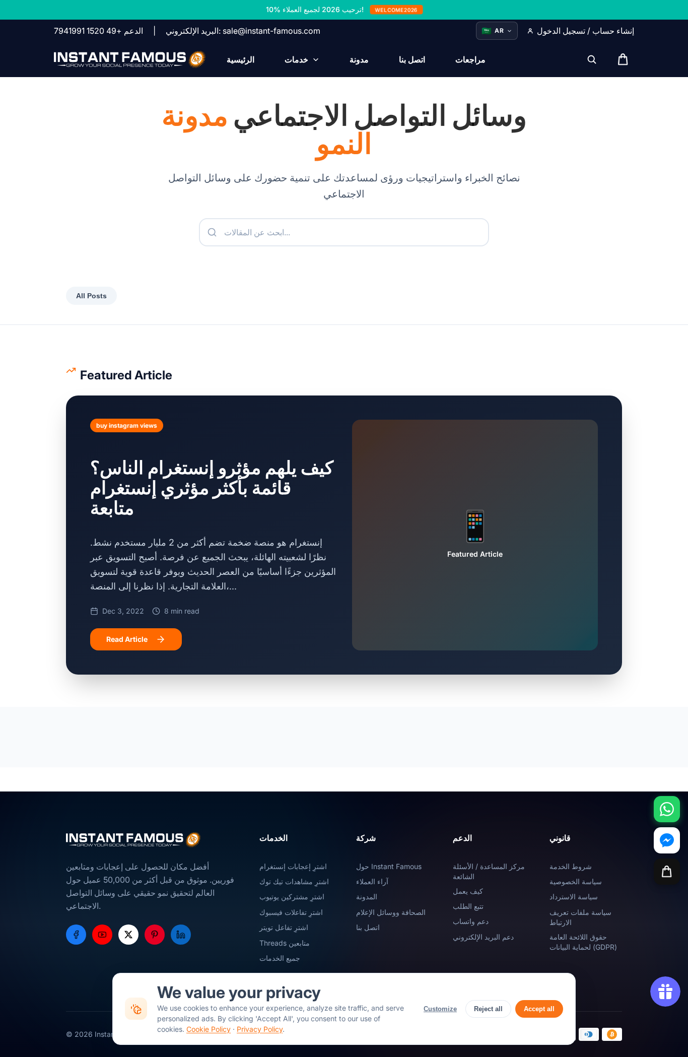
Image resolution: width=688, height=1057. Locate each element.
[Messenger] (667, 840)
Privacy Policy (260, 1029)
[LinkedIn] (181, 934)
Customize (440, 1009)
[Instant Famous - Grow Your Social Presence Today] (130, 59)
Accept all (539, 1009)
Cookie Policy (208, 1029)
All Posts (91, 296)
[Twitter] (128, 934)
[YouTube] (102, 934)
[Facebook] (76, 934)
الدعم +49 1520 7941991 (98, 31)
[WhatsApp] (667, 809)
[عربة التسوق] (667, 871)
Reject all (488, 1009)
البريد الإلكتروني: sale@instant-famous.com (243, 31)
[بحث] (592, 59)
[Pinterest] (155, 934)
